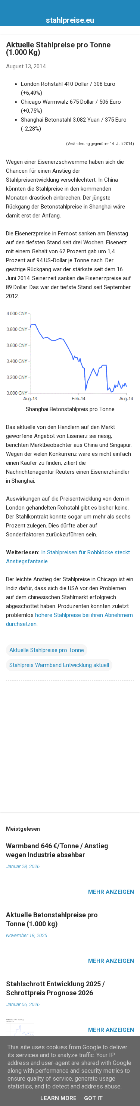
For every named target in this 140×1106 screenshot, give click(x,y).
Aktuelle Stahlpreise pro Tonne (46, 650)
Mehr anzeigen (111, 892)
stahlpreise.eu (70, 20)
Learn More (58, 1098)
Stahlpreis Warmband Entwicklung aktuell (59, 665)
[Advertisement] (70, 747)
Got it (93, 1098)
